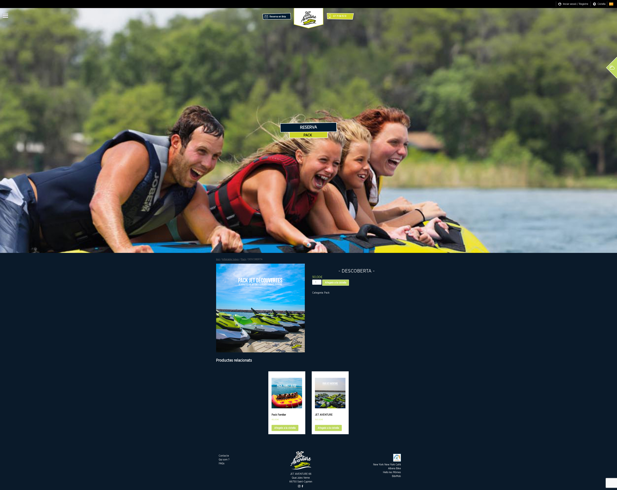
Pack (308, 135)
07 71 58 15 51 (339, 16)
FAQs (221, 463)
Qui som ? (224, 459)
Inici (218, 259)
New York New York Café (387, 464)
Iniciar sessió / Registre (575, 4)
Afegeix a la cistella (335, 282)
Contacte (224, 455)
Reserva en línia (278, 17)
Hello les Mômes (392, 472)
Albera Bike (394, 468)
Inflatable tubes (230, 259)
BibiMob (396, 476)
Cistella (601, 4)
